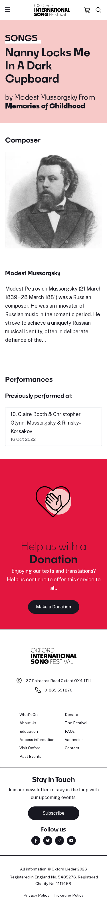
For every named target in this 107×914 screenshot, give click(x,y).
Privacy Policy (36, 895)
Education (28, 731)
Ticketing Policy (69, 895)
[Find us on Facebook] (36, 840)
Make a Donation (53, 607)
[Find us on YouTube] (71, 840)
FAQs (70, 731)
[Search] (98, 10)
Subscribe (53, 813)
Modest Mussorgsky (45, 97)
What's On (28, 714)
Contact (72, 748)
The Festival (76, 723)
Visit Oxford (30, 748)
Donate (71, 714)
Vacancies (74, 739)
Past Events (30, 756)
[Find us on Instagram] (59, 840)
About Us (27, 723)
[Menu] (8, 10)
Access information (36, 739)
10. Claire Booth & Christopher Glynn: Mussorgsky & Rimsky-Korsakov (46, 422)
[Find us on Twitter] (47, 840)
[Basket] (87, 10)
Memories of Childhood (45, 106)
